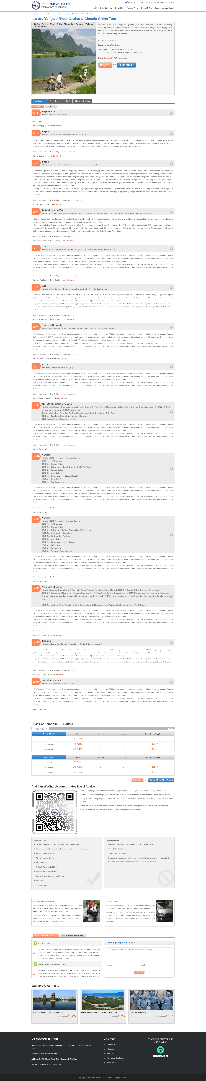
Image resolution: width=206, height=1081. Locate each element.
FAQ (142, 2)
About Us (110, 1049)
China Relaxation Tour (138, 1012)
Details (37, 106)
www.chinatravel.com (49, 1053)
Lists (50, 106)
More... (34, 1048)
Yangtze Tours (132, 8)
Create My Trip (146, 8)
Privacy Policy (112, 1062)
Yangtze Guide (167, 8)
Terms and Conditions (115, 1058)
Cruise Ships (119, 8)
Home (44, 14)
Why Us (110, 1053)
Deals (157, 8)
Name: (109, 965)
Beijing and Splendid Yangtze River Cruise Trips (99, 1012)
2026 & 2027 (41, 729)
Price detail (123, 58)
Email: (143, 965)
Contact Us (131, 2)
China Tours (51, 14)
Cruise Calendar (106, 8)
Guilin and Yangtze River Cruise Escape (48, 1012)
